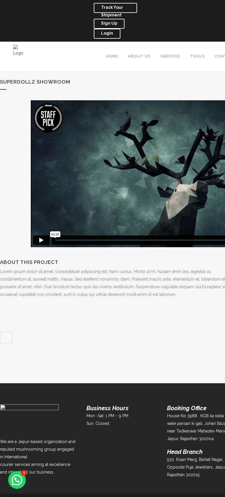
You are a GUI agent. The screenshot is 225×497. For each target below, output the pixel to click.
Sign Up (109, 23)
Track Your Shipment (112, 9)
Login (107, 33)
